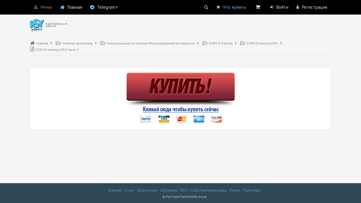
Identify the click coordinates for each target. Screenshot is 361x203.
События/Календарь (208, 190)
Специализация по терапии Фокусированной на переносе (151, 43)
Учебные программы (77, 43)
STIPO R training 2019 (262, 43)
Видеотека (147, 190)
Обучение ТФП (173, 190)
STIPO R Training (221, 43)
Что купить (234, 7)
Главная (74, 7)
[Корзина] (258, 7)
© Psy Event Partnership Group (184, 197)
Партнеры (252, 190)
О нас (129, 190)
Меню (46, 7)
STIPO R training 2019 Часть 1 (56, 50)
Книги (235, 190)
